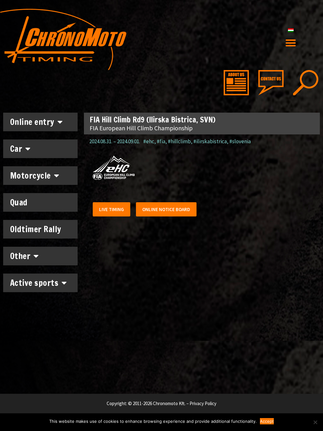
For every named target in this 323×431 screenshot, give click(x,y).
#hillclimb (179, 141)
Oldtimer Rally (35, 229)
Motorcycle (30, 175)
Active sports (34, 283)
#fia (161, 141)
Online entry (32, 122)
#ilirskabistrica (210, 141)
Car (16, 149)
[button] (290, 43)
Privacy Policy (203, 403)
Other (20, 256)
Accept (267, 421)
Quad (19, 202)
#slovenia (240, 141)
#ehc (148, 141)
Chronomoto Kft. (169, 403)
